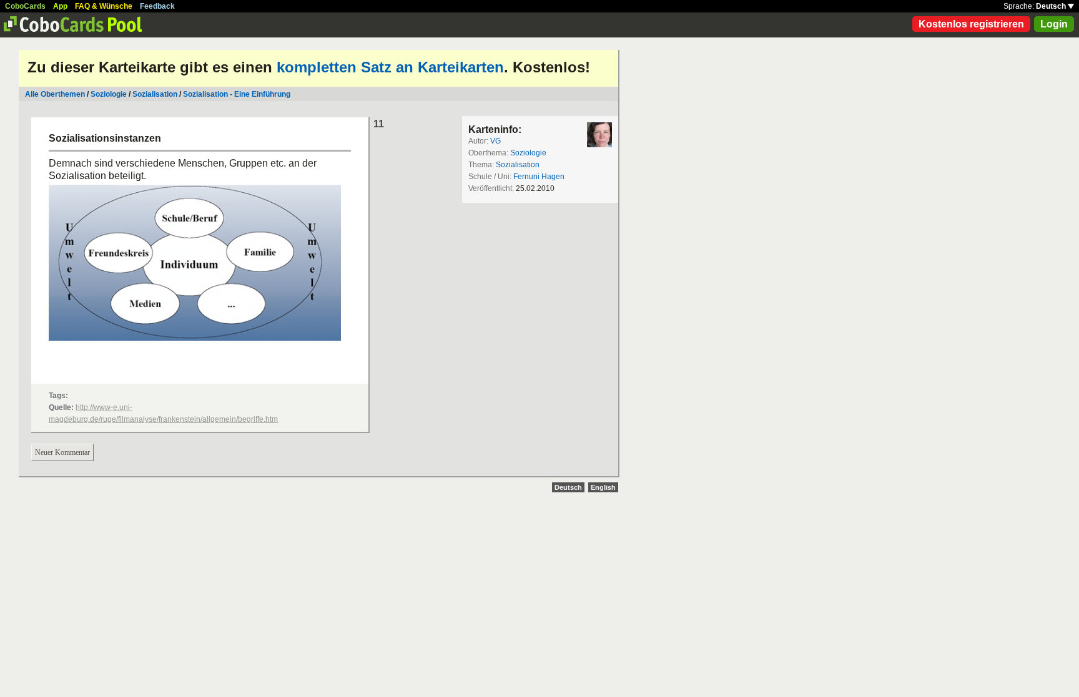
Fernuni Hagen (538, 176)
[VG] (599, 134)
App (60, 6)
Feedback (157, 6)
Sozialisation (155, 94)
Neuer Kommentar (62, 452)
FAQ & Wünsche (103, 6)
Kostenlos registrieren (971, 24)
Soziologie (109, 94)
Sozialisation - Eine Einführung (236, 94)
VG (495, 141)
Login (1054, 24)
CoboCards (25, 6)
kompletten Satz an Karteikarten (390, 67)
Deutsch (1052, 6)
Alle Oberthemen (55, 94)
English (603, 487)
